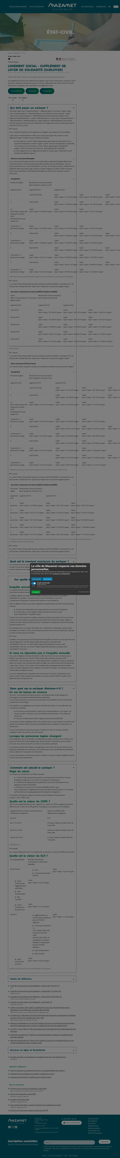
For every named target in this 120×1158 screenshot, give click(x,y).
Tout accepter (36, 579)
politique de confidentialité (61, 574)
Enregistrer (35, 592)
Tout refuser (47, 579)
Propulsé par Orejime (84, 591)
